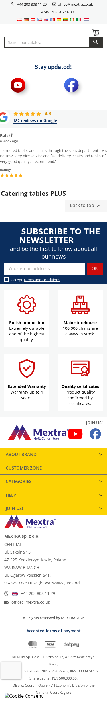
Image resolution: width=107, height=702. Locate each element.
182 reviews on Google (35, 120)
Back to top (86, 206)
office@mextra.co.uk (75, 4)
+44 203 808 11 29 (32, 4)
